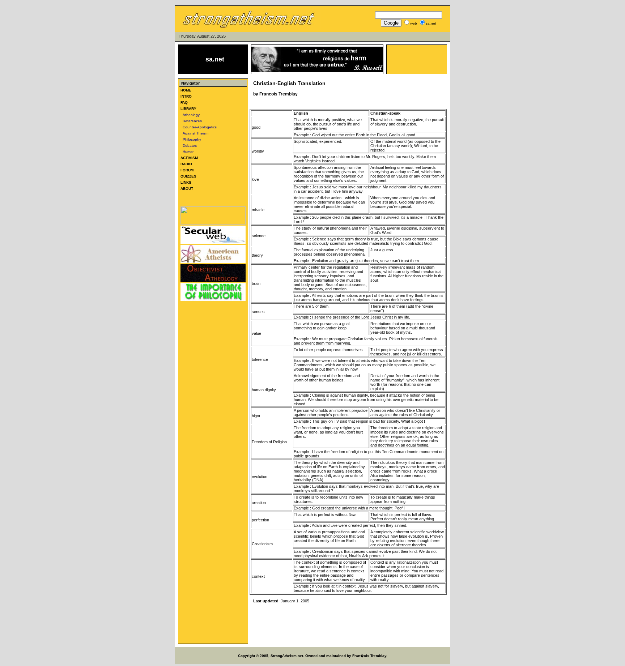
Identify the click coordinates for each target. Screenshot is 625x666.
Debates (188, 146)
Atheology (190, 115)
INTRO (186, 96)
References (191, 121)
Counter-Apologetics (198, 127)
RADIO (186, 164)
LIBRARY (188, 109)
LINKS (185, 182)
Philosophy (190, 139)
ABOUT (186, 189)
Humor (187, 152)
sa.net (214, 59)
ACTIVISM (189, 158)
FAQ (184, 102)
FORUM (187, 170)
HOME (185, 90)
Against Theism (194, 133)
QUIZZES (188, 176)
